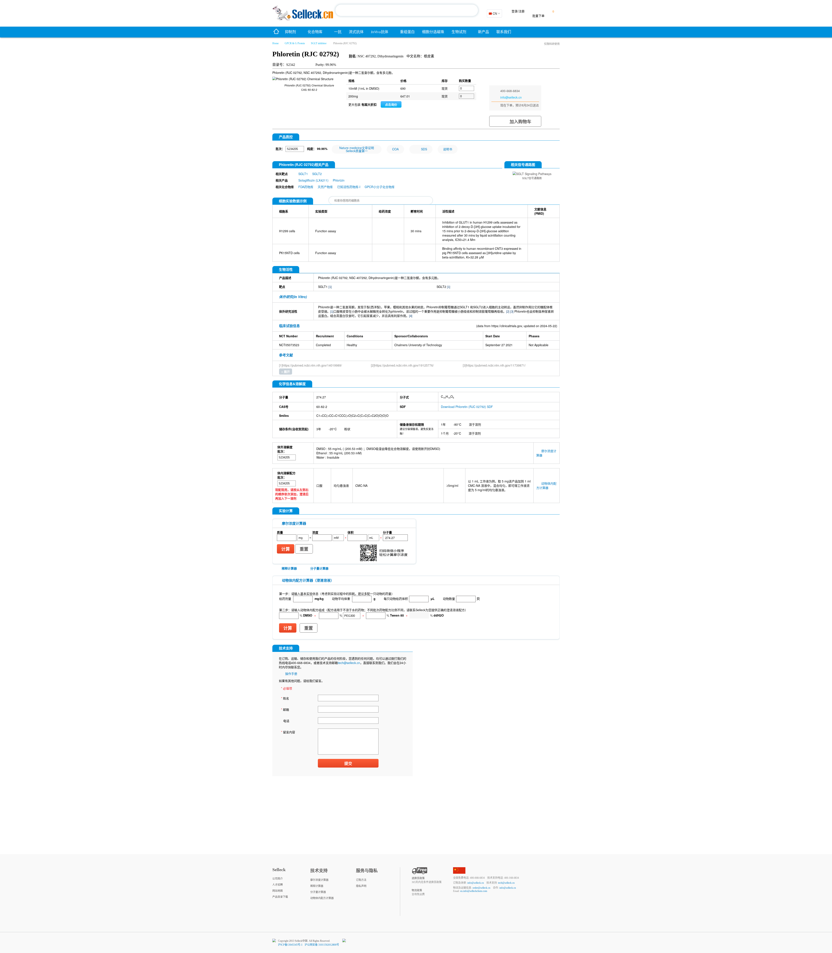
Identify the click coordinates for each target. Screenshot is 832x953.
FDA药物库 (305, 187)
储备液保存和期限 (412, 424)
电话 (286, 721)
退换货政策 (418, 878)
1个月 (445, 433)
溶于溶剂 (475, 424)
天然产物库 (325, 187)
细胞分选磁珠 (433, 32)
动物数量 (449, 598)
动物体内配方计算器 (546, 485)
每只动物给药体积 (396, 598)
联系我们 (503, 32)
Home (275, 43)
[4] (410, 316)
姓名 (285, 698)
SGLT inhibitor (319, 43)
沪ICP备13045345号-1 (290, 944)
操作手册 (291, 673)
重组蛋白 (407, 32)
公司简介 (277, 878)
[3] (512, 311)
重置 (304, 549)
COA (395, 149)
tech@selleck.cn (349, 663)
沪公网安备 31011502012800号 (322, 944)
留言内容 (288, 732)
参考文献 (286, 354)
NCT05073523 (289, 345)
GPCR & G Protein (295, 43)
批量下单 (538, 16)
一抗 (337, 32)
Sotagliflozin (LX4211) (313, 180)
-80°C (457, 424)
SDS (424, 149)
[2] (507, 311)
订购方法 (361, 880)
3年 (318, 429)
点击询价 (391, 104)
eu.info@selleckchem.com (473, 891)
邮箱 (285, 709)
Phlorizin (338, 180)
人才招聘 (277, 884)
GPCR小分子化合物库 (380, 187)
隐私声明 (361, 886)
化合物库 (315, 32)
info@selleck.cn (511, 97)
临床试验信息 (289, 325)
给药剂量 (285, 598)
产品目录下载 (280, 896)
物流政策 (417, 890)
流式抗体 (356, 32)
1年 (443, 424)
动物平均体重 (341, 598)
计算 (285, 549)
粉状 (347, 429)
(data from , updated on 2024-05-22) (516, 326)
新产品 (483, 32)
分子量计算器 (319, 568)
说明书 (447, 149)
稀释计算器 (289, 568)
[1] (330, 287)
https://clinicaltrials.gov (506, 326)
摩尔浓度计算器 (319, 880)
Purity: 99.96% (325, 65)
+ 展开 (285, 371)
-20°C (333, 429)
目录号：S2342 (283, 65)
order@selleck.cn (481, 887)
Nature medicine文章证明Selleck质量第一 (356, 149)
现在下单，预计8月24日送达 (519, 105)
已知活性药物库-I (348, 187)
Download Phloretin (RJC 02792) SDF (467, 406)
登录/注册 (518, 11)
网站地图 (277, 890)
